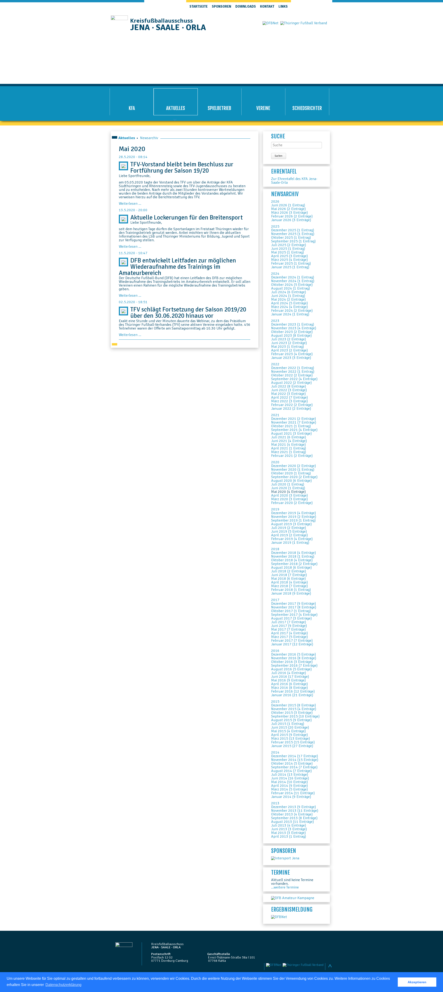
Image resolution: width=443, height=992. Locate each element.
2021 (275, 415)
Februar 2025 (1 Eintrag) (291, 263)
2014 (275, 752)
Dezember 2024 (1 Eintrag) (292, 277)
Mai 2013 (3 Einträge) (288, 832)
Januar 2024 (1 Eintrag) (290, 314)
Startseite (198, 6)
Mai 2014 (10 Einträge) (289, 782)
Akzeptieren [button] (417, 982)
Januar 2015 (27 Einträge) (292, 746)
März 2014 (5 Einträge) (289, 789)
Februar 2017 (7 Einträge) (292, 640)
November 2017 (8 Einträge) (293, 607)
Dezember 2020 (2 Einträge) (293, 466)
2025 (275, 226)
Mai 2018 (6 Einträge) (288, 578)
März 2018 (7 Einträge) (289, 586)
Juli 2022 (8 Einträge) (288, 386)
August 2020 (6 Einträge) (291, 480)
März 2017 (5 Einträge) (289, 637)
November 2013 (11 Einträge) (294, 810)
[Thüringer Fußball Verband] (303, 23)
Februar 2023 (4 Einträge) (292, 354)
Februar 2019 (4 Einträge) (292, 539)
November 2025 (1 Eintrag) (292, 234)
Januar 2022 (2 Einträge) (291, 408)
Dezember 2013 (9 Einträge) (293, 807)
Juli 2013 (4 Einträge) (288, 825)
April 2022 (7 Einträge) (289, 397)
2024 (275, 273)
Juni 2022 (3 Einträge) (289, 390)
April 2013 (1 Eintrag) (288, 836)
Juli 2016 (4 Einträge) (288, 673)
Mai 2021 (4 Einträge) (288, 444)
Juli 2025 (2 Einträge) (288, 245)
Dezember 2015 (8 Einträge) (293, 705)
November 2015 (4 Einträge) (293, 709)
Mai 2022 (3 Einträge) (288, 393)
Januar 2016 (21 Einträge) (292, 695)
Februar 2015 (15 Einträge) (293, 742)
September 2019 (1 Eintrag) (293, 520)
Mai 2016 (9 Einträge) (288, 680)
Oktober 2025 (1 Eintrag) (291, 237)
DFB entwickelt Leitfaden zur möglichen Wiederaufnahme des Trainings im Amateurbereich (177, 267)
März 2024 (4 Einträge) (289, 307)
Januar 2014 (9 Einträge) (291, 796)
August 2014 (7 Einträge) (291, 771)
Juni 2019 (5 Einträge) (289, 531)
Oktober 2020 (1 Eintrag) (291, 473)
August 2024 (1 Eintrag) (290, 288)
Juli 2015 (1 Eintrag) (287, 723)
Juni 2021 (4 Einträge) (289, 441)
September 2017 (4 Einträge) (294, 614)
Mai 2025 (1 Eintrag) (287, 252)
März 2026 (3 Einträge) (289, 212)
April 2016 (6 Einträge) (289, 684)
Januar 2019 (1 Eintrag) (290, 542)
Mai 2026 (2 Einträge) (288, 209)
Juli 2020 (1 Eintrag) (287, 484)
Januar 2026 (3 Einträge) (291, 220)
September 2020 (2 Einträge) (294, 477)
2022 (275, 364)
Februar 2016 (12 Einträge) (293, 691)
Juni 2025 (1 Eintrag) (288, 248)
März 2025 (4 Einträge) (289, 259)
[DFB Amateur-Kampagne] (292, 898)
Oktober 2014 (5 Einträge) (292, 763)
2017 (275, 600)
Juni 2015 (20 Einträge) (290, 727)
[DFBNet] (279, 917)
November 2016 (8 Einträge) (293, 658)
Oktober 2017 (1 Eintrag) (291, 611)
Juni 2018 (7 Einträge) (289, 575)
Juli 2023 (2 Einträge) (288, 339)
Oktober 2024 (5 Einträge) (292, 284)
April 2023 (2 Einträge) (289, 350)
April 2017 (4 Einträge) (289, 633)
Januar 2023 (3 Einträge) (291, 357)
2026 (275, 201)
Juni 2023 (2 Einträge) (289, 343)
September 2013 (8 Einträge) (294, 818)
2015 (275, 701)
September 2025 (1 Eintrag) (293, 241)
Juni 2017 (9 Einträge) (289, 625)
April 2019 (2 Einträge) (289, 535)
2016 (275, 650)
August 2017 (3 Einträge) (291, 618)
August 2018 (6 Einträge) (291, 567)
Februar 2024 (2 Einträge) (292, 310)
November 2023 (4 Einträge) (293, 328)
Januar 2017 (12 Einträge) (292, 644)
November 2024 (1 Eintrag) (292, 281)
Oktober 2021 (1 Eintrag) (291, 426)
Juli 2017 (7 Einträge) (288, 622)
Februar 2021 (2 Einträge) (292, 455)
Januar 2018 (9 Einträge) (291, 593)
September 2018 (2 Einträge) (294, 564)
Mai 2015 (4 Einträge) (288, 731)
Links (283, 6)
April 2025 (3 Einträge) (289, 256)
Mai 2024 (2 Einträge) (288, 299)
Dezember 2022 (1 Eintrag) (292, 368)
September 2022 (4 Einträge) (294, 379)
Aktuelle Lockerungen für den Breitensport (186, 217)
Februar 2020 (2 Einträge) (292, 503)
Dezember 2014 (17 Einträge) (294, 756)
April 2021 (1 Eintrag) (288, 448)
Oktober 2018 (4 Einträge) (292, 560)
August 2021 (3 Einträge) (291, 433)
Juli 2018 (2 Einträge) (288, 571)
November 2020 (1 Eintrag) (292, 469)
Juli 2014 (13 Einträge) (289, 774)
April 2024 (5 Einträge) (289, 303)
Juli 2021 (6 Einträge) (288, 437)
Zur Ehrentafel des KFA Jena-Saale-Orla (294, 181)
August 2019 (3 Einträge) (291, 524)
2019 (275, 509)
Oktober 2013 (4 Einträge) (292, 814)
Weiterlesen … (130, 203)
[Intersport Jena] (285, 858)
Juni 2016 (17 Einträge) (290, 676)
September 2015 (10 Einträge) (295, 716)
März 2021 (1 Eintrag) (288, 452)
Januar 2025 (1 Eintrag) (290, 267)
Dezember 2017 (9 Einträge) (293, 603)
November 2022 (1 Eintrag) (292, 371)
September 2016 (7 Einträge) (294, 665)
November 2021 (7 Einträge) (293, 422)
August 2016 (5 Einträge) (291, 669)
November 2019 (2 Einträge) (293, 516)
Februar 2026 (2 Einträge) (292, 216)
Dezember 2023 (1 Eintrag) (292, 324)
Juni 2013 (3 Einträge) (289, 829)
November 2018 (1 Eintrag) (292, 556)
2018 (275, 549)
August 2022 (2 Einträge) (291, 382)
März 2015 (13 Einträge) (290, 738)
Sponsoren (221, 6)
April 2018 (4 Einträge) (289, 582)
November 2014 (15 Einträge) (294, 759)
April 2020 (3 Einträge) (289, 495)
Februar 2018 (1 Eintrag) (291, 589)
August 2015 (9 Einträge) (291, 720)
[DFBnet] (270, 23)
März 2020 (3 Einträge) (289, 499)
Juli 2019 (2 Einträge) (288, 527)
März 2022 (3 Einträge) (289, 401)
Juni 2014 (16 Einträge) (290, 778)
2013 (275, 803)
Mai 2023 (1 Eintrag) (287, 346)
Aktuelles (126, 138)
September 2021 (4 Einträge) (294, 429)
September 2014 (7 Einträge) (294, 767)
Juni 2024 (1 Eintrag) (288, 295)
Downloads (245, 6)
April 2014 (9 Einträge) (289, 785)
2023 (275, 320)
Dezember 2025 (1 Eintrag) (292, 230)
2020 (275, 462)
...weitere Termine (285, 887)
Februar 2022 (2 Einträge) (292, 405)
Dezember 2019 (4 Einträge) (293, 513)
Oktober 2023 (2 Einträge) (292, 332)
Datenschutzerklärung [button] (63, 985)
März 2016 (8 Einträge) (289, 687)
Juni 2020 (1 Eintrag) (288, 488)
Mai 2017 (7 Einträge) (288, 629)
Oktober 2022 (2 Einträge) (292, 375)
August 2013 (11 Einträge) (292, 821)
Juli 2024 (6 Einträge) (288, 292)
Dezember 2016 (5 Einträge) (293, 654)
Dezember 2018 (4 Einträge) (293, 552)
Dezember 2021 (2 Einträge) (293, 418)
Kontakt (267, 6)
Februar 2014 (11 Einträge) (293, 793)
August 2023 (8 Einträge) (291, 335)
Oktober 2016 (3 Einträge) (292, 661)
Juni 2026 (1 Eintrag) (288, 205)
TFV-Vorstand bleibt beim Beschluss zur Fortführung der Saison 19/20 (181, 167)
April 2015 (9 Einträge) (289, 735)
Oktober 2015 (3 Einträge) (292, 712)
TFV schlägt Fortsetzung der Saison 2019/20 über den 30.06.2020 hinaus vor (188, 313)
